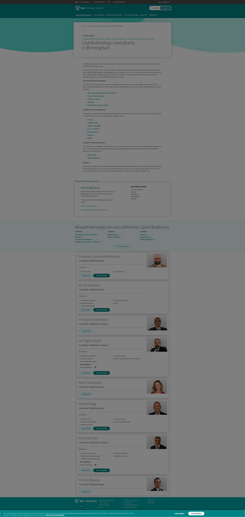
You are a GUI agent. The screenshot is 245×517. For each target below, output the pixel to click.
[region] (122, 513)
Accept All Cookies (196, 513)
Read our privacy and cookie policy (55, 515)
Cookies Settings (179, 513)
